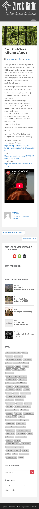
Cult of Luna (22, 379)
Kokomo (27, 389)
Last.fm (15, 219)
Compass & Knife (11, 379)
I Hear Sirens (10, 389)
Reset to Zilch (21, 423)
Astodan (9, 362)
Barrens (18, 366)
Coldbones (9, 373)
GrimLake (9, 386)
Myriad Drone (24, 409)
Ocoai (14, 416)
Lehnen (16, 393)
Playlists (27, 59)
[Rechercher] (32, 472)
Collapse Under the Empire (16, 376)
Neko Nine (9, 413)
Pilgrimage (25, 420)
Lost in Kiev (10, 399)
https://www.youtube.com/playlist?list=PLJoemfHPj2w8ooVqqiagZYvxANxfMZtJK (19, 148)
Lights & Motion (25, 393)
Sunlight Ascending (21, 436)
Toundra (25, 450)
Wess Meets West (11, 457)
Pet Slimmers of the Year (13, 420)
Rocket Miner (10, 426)
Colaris (22, 369)
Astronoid (17, 362)
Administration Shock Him (13, 352)
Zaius (21, 457)
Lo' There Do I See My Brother (16, 396)
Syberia (17, 440)
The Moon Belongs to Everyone (15, 447)
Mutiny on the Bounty (12, 409)
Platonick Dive (10, 423)
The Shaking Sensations (13, 450)
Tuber (8, 453)
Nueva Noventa (28, 413)
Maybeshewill (10, 403)
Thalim (19, 59)
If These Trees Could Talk (21, 386)
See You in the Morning (23, 430)
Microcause (28, 403)
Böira (8, 369)
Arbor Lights (18, 356)
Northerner (18, 413)
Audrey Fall (10, 366)
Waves (15, 453)
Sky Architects (10, 433)
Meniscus (19, 403)
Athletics (25, 362)
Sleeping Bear (21, 433)
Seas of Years (10, 430)
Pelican (22, 416)
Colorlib (18, 507)
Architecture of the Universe (14, 359)
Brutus (26, 366)
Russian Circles (21, 426)
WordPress (33, 507)
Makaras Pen (19, 399)
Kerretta (19, 389)
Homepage (16, 216)
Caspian (15, 369)
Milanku (9, 406)
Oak (8, 416)
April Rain (9, 356)
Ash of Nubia (27, 359)
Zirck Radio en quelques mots (15, 486)
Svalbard (9, 440)
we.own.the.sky (24, 453)
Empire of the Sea (20, 383)
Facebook (25, 216)
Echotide (9, 382)
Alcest (24, 352)
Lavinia (9, 393)
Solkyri (30, 433)
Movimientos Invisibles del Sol (22, 406)
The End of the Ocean (12, 443)
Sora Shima (10, 436)
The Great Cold (26, 443)
